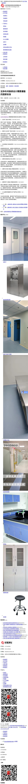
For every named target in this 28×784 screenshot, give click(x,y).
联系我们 (4, 3)
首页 (7, 86)
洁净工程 (5, 52)
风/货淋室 (5, 31)
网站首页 (5, 11)
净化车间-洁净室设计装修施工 (10, 627)
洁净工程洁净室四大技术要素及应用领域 (12, 635)
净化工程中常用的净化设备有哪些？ (11, 630)
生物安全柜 (5, 34)
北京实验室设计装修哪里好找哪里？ (11, 628)
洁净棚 (4, 44)
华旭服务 (5, 18)
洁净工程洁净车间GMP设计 (9, 633)
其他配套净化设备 (7, 49)
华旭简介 (5, 15)
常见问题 (5, 59)
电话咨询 (5, 736)
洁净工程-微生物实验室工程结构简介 (11, 638)
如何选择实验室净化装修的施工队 (11, 622)
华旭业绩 (5, 20)
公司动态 (5, 56)
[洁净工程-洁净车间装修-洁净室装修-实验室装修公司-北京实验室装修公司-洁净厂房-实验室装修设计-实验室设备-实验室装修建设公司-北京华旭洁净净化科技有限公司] (11, 7)
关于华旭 (25, 1)
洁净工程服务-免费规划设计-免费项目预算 (13, 624)
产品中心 (5, 23)
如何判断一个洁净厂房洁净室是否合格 (12, 636)
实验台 (4, 26)
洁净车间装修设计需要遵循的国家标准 (12, 211)
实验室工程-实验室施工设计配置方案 (11, 632)
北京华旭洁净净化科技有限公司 (17, 725)
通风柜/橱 (5, 28)
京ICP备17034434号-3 (13, 727)
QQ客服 (15, 741)
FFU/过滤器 (5, 39)
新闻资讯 (5, 54)
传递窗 (4, 36)
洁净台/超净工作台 (7, 47)
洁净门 (4, 41)
